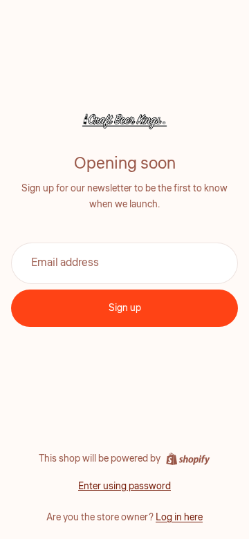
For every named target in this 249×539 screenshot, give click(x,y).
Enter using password (124, 486)
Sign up (125, 308)
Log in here (179, 517)
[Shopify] (188, 459)
